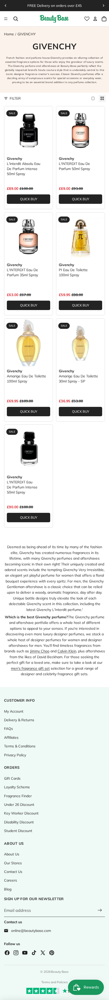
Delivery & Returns (19, 720)
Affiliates (11, 737)
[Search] (15, 18)
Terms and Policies (54, 982)
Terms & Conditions (19, 746)
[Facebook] (7, 953)
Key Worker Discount (21, 813)
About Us (11, 854)
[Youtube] (25, 953)
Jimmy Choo (39, 651)
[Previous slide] (5, 5)
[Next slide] (103, 5)
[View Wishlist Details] (87, 18)
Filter (15, 98)
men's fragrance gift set (30, 668)
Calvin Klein (67, 651)
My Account (13, 711)
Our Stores (13, 863)
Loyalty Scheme (17, 787)
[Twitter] (43, 953)
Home (9, 34)
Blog (7, 889)
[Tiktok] (34, 953)
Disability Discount (19, 822)
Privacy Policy (15, 755)
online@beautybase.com (31, 930)
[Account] (95, 18)
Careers (10, 880)
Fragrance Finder (18, 796)
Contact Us (13, 871)
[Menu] (6, 19)
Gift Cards (12, 778)
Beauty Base (60, 972)
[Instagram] (16, 953)
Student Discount (18, 830)
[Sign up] (100, 910)
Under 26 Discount (19, 804)
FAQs (8, 728)
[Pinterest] (52, 953)
